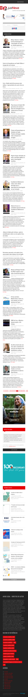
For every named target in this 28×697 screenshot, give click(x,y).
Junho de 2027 (7, 686)
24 (12, 391)
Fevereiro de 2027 (8, 680)
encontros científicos (7, 642)
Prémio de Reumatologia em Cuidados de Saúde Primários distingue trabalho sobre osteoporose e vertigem (18, 133)
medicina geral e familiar (8, 653)
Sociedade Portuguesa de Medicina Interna (12, 662)
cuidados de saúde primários (9, 651)
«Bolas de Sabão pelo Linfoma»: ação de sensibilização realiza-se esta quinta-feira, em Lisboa (13, 234)
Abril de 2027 (7, 683)
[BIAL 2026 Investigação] (14, 16)
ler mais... (21, 58)
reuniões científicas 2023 (8, 648)
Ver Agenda (14, 579)
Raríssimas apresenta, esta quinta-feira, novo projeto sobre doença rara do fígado (13, 253)
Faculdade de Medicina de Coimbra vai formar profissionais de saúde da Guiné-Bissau (17, 369)
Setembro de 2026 (8, 673)
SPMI (17, 659)
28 (21, 391)
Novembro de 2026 (8, 676)
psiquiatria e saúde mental (9, 659)
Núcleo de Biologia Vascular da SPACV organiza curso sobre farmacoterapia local (18, 271)
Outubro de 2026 (8, 674)
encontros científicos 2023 (9, 637)
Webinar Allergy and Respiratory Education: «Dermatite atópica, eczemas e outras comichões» (17, 556)
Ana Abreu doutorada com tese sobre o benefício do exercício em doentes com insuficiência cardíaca (17, 347)
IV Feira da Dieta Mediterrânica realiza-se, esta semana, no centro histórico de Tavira (17, 299)
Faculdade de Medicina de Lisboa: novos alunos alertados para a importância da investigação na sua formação (18, 185)
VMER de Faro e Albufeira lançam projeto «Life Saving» (17, 322)
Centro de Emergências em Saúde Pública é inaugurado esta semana (13, 64)
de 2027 (6, 679)
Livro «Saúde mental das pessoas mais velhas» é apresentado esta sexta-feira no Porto (13, 85)
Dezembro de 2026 (8, 677)
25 (15, 391)
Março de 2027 (7, 682)
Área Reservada (20, 2)
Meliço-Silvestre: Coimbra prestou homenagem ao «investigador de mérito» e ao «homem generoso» (17, 42)
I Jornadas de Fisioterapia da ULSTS (18, 542)
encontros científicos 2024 (9, 639)
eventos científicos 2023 (8, 656)
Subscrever (14, 450)
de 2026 (6, 671)
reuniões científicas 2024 (8, 645)
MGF (15, 642)
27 (19, 391)
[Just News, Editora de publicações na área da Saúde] (14, 9)
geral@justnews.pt (12, 446)
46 (26, 391)
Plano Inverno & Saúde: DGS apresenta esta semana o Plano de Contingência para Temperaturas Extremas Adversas (18, 108)
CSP (4, 664)
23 (10, 391)
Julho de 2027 (7, 688)
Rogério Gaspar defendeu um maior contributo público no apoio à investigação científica (18, 158)
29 (23, 391)
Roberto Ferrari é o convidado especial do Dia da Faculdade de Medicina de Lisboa (18, 208)
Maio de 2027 (7, 685)
